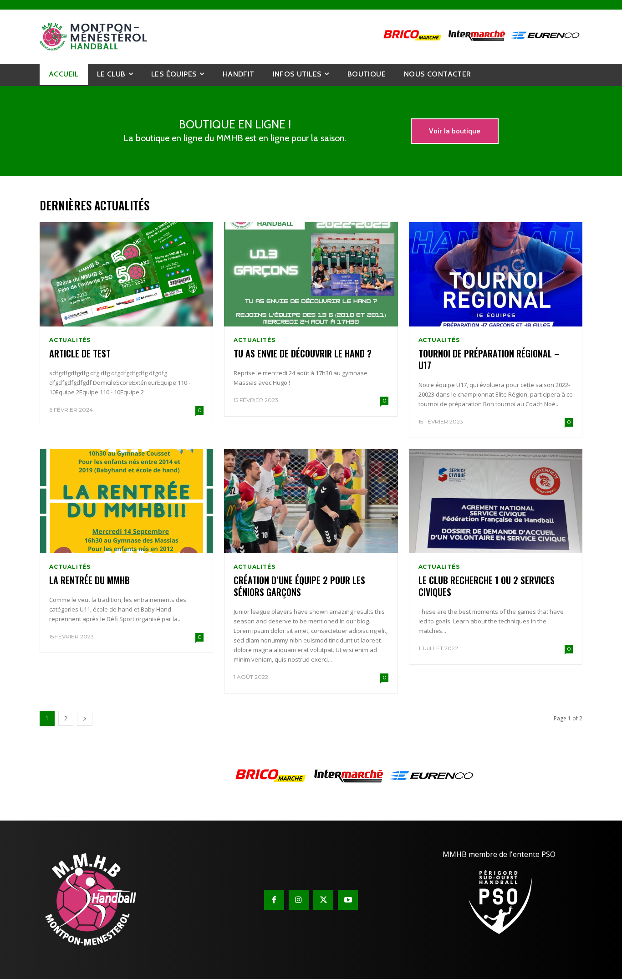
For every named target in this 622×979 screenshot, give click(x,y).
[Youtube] (348, 900)
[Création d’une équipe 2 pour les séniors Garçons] (311, 501)
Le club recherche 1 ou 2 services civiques (486, 586)
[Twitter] (323, 900)
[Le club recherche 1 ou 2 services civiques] (495, 501)
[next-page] (84, 718)
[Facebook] (274, 900)
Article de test (80, 353)
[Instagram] (299, 900)
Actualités (70, 340)
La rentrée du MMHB (89, 580)
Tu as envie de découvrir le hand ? (303, 353)
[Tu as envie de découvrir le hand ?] (311, 274)
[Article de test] (126, 274)
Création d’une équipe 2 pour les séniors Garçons (299, 586)
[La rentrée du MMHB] (126, 501)
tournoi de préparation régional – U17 (489, 359)
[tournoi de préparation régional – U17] (495, 274)
